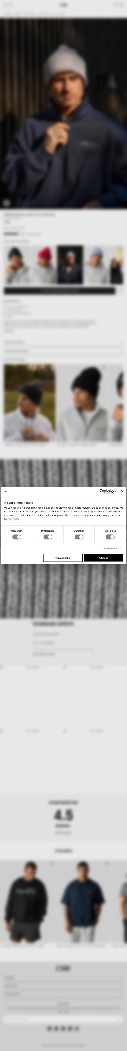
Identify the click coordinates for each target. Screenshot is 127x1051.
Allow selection (63, 557)
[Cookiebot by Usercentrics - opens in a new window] (102, 491)
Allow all (103, 557)
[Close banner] (122, 491)
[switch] (48, 537)
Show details (110, 548)
